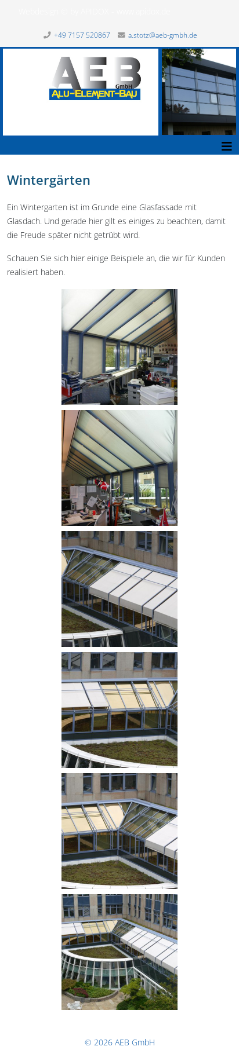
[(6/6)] (119, 952)
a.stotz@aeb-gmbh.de (162, 35)
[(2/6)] (119, 468)
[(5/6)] (119, 831)
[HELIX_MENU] (227, 146)
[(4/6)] (119, 710)
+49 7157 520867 (82, 35)
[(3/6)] (119, 589)
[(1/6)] (119, 347)
